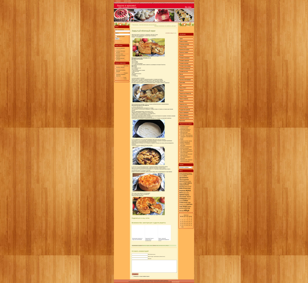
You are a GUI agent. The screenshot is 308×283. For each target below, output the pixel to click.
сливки (185, 200)
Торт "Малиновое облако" (186, 149)
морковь (182, 190)
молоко (188, 188)
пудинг (189, 198)
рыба (180, 200)
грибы (185, 175)
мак (190, 186)
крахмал (181, 186)
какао (189, 181)
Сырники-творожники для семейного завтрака (164, 25)
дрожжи (186, 179)
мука (188, 190)
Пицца (181, 139)
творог (185, 206)
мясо (181, 192)
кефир (181, 184)
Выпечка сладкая (145, 245)
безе (180, 174)
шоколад (187, 208)
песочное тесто (162, 245)
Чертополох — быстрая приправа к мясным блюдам (144, 24)
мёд (184, 192)
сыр (180, 206)
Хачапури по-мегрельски (186, 146)
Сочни (124, 77)
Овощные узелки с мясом (186, 141)
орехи (181, 195)
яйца (186, 210)
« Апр (182, 226)
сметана (189, 204)
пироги (151, 245)
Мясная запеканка (184, 148)
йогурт (186, 181)
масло (182, 188)
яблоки (167, 245)
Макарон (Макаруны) (185, 142)
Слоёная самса (119, 54)
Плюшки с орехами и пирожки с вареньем (122, 74)
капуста (181, 183)
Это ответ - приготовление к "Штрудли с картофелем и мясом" (186, 137)
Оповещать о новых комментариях (141, 276)
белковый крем (185, 174)
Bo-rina (174, 33)
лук (188, 186)
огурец (187, 192)
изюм (157, 245)
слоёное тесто (182, 204)
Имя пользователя (119, 29)
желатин (182, 181)
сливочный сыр (184, 202)
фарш (189, 206)
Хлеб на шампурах (120, 48)
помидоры (183, 198)
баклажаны (185, 173)
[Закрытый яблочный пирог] (149, 57)
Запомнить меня (121, 36)
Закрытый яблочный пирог (143, 31)
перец (187, 195)
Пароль (117, 33)
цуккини (181, 208)
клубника (186, 184)
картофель (188, 183)
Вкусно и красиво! (126, 5)
